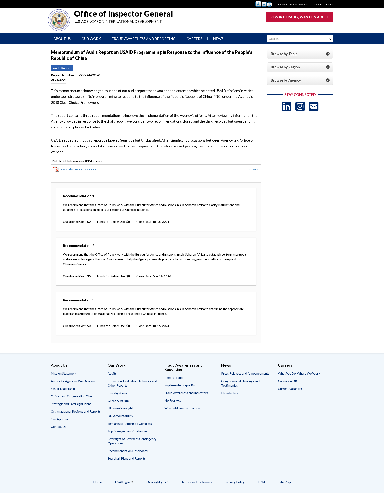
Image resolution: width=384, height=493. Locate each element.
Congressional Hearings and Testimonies (240, 383)
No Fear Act (172, 400)
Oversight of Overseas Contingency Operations (132, 441)
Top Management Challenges (127, 431)
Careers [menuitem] (194, 38)
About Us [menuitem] (62, 38)
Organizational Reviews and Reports (76, 411)
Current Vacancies (290, 388)
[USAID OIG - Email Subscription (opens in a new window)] (313, 106)
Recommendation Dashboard (128, 451)
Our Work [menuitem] (91, 38)
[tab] (300, 54)
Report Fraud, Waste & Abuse (300, 17)
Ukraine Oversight (120, 408)
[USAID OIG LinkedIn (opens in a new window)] (286, 106)
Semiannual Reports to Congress (130, 423)
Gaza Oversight (118, 400)
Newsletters (229, 393)
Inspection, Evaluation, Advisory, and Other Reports (132, 383)
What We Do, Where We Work (299, 373)
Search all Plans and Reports (127, 458)
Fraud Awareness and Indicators (186, 393)
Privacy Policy (235, 482)
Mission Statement (63, 373)
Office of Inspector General (123, 13)
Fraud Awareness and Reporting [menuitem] (144, 38)
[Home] (59, 20)
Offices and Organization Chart (72, 396)
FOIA (261, 482)
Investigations (117, 393)
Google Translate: (324, 4)
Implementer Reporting (180, 385)
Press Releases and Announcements (245, 373)
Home (97, 482)
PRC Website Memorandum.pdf (78, 169)
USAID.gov (122, 482)
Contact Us (58, 426)
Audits (112, 373)
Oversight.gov (156, 482)
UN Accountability (120, 416)
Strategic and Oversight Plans (71, 404)
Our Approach (60, 419)
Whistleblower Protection (182, 408)
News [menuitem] (218, 38)
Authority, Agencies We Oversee (73, 381)
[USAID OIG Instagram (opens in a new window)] (300, 106)
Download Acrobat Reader (291, 4)
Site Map (285, 482)
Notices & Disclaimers (197, 482)
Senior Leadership (63, 388)
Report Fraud (173, 377)
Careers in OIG (288, 381)
